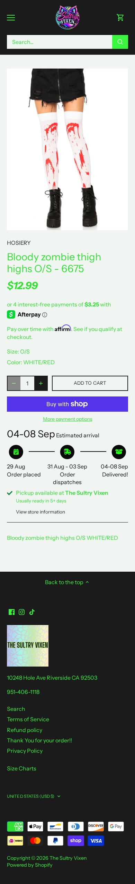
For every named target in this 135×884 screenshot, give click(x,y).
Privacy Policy (25, 750)
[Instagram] (22, 611)
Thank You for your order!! (39, 740)
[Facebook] (12, 611)
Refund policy (24, 729)
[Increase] (40, 383)
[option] (67, 149)
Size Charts (21, 768)
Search (16, 708)
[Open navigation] (11, 17)
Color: (14, 362)
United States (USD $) (31, 796)
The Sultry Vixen (68, 858)
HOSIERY (19, 242)
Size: (13, 351)
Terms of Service (28, 719)
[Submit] (120, 42)
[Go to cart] (120, 17)
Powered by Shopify (30, 865)
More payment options (67, 419)
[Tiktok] (32, 611)
